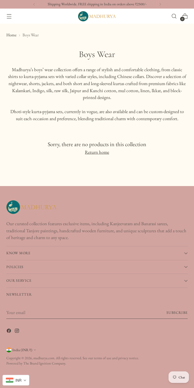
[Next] (160, 4)
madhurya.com (43, 358)
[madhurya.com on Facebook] (9, 331)
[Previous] (34, 4)
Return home (97, 152)
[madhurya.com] (97, 16)
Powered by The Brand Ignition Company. (36, 363)
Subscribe (177, 312)
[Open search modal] (174, 16)
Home (11, 35)
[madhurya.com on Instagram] (17, 331)
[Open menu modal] (9, 16)
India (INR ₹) (22, 350)
